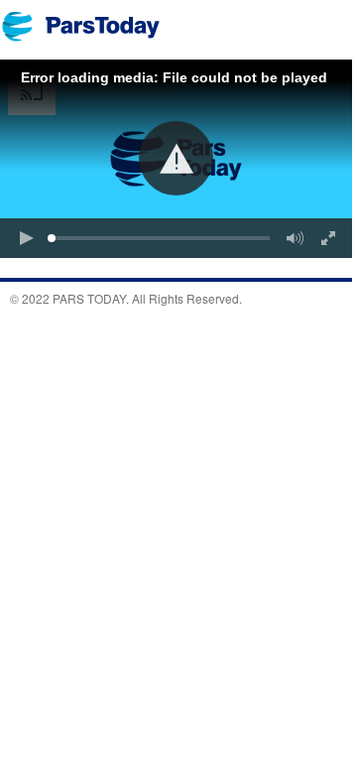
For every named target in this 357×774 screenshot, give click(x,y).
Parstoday (91, 26)
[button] (176, 158)
